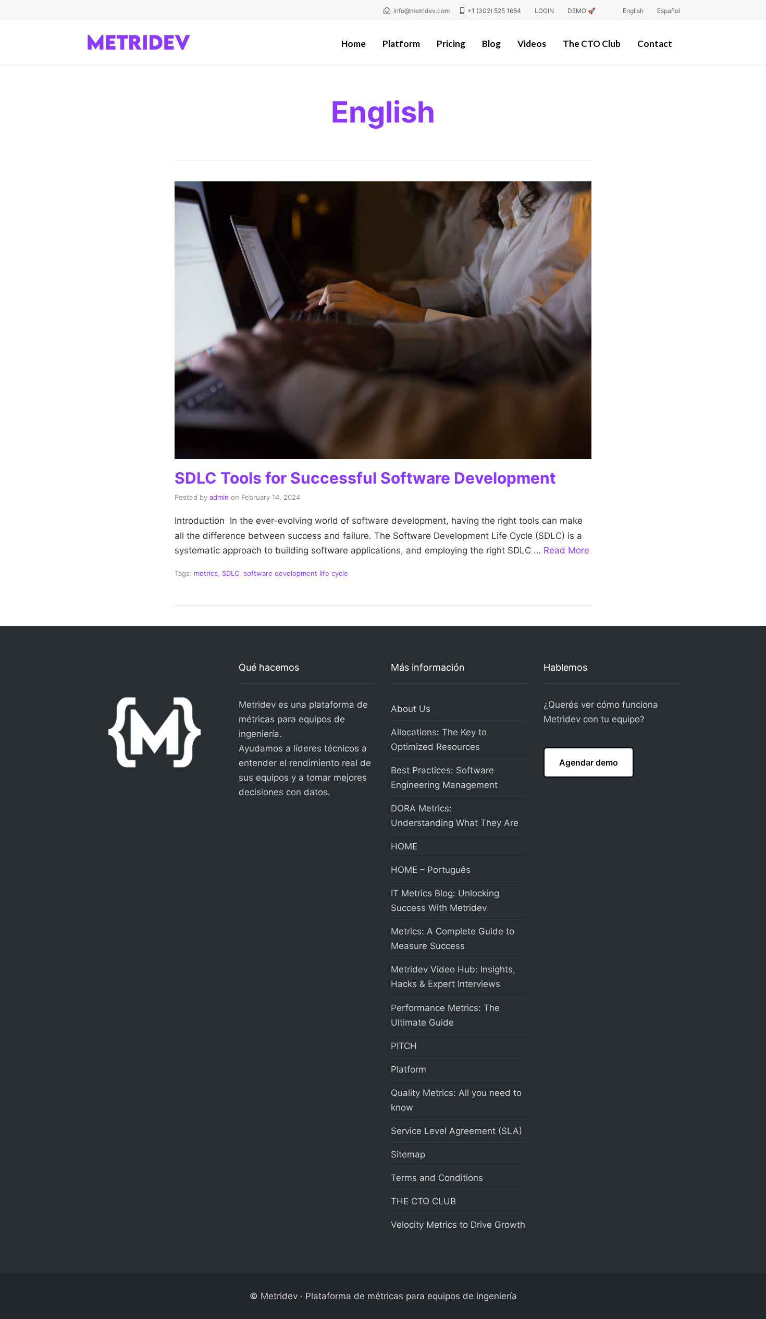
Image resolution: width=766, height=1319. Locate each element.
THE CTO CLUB (423, 1201)
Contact (654, 43)
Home (353, 43)
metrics (206, 573)
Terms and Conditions (437, 1178)
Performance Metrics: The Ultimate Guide (445, 1015)
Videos (531, 43)
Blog (491, 43)
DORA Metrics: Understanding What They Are (454, 815)
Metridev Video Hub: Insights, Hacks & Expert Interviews (453, 976)
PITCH (404, 1046)
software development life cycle (295, 573)
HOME (404, 846)
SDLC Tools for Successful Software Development (365, 478)
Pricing (451, 43)
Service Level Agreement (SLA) (456, 1131)
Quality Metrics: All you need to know (456, 1100)
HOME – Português (431, 870)
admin (219, 497)
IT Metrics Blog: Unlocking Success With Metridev (445, 900)
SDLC (230, 573)
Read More (566, 550)
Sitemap (408, 1154)
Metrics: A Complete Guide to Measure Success (452, 938)
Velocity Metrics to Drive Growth (458, 1224)
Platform (401, 43)
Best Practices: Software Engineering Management (444, 777)
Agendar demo (588, 762)
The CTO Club (592, 43)
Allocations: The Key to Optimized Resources (439, 739)
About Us (410, 709)
